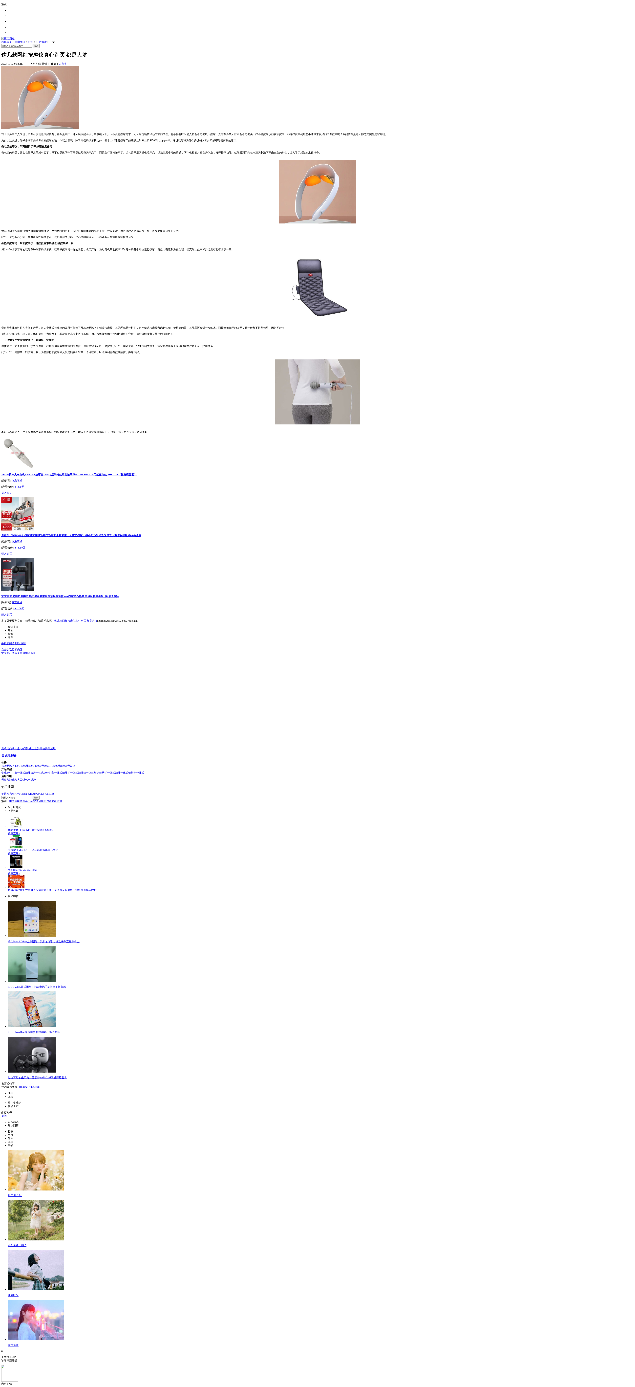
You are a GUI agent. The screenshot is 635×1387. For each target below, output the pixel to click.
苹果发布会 (8, 793)
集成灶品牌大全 (10, 748)
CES (52, 793)
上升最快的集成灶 (45, 748)
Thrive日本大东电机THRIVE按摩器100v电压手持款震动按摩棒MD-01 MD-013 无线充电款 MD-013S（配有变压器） (69, 474)
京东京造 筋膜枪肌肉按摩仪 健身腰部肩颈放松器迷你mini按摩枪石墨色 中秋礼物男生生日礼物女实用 (60, 596)
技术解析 (41, 42)
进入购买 (6, 492)
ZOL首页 (6, 42)
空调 (59, 801)
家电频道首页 (28, 653)
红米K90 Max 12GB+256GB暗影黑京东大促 (33, 850)
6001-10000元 (36, 765)
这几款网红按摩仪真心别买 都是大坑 (75, 620)
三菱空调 (33, 801)
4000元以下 (8, 765)
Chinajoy (25, 793)
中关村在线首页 (10, 653)
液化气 (13, 779)
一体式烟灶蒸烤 (26, 772)
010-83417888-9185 (29, 1087)
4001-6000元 (22, 765)
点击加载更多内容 (11, 649)
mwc (36, 793)
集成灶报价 (9, 755)
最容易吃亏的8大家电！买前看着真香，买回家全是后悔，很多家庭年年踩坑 (52, 890)
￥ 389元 (19, 486)
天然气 (5, 779)
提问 (4, 1115)
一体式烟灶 (113, 772)
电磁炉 (32, 779)
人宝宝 (63, 63)
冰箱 (41, 801)
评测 (30, 42)
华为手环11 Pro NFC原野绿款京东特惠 (30, 830)
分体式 (140, 772)
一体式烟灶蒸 (78, 772)
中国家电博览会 (18, 801)
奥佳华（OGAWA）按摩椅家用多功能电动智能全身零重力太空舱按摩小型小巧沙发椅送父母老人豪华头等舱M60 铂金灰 (71, 535)
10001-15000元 (52, 765)
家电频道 (20, 42)
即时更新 (20, 643)
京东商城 (17, 480)
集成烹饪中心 (9, 772)
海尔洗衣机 (50, 801)
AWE (18, 793)
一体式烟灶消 (62, 772)
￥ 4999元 (19, 547)
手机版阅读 (8, 643)
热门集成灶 (27, 748)
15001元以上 (68, 765)
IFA (32, 793)
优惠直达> (14, 833)
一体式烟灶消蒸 (45, 772)
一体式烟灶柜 (128, 772)
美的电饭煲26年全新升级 (22, 870)
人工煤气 (22, 779)
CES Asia (44, 793)
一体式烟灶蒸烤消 (96, 772)
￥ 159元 (19, 608)
